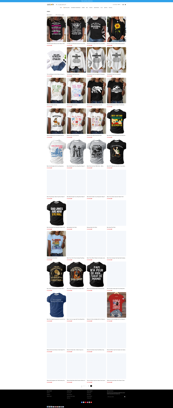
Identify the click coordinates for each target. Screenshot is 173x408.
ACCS (102, 7)
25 (88, 385)
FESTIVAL (110, 7)
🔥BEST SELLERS (66, 7)
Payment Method (89, 396)
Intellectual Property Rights (71, 396)
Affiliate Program (49, 396)
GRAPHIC (105, 7)
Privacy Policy (69, 392)
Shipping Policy (89, 392)
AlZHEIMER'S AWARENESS (75, 7)
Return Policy (89, 394)
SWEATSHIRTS (96, 7)
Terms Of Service (69, 394)
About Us (48, 392)
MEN (87, 7)
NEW (61, 7)
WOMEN (83, 7)
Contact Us (48, 394)
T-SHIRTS (90, 7)
